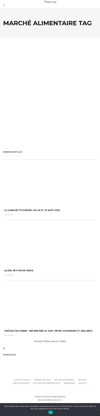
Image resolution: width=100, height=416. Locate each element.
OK (51, 412)
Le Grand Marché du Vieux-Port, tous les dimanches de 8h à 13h (25, 87)
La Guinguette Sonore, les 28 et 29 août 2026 (32, 210)
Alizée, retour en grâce (18, 270)
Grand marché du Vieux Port (13, 117)
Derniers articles (42, 380)
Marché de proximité (16, 127)
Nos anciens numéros (64, 380)
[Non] (97, 409)
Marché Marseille (9, 130)
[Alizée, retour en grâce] (50, 242)
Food (8, 77)
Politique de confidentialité (46, 383)
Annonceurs (69, 383)
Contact (83, 383)
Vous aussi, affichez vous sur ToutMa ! (50, 341)
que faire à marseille (10, 141)
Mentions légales (21, 383)
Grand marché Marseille (11, 120)
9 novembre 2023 (25, 95)
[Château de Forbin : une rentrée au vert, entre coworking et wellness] (50, 302)
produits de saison (17, 137)
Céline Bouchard (11, 95)
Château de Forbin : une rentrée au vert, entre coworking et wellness (48, 331)
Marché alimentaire (10, 124)
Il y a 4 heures (8, 214)
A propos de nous (22, 380)
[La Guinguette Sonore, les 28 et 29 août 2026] (50, 182)
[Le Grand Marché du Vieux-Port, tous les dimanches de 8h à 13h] (25, 61)
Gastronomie (18, 77)
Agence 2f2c (57, 400)
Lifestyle (29, 77)
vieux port (21, 141)
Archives (82, 380)
